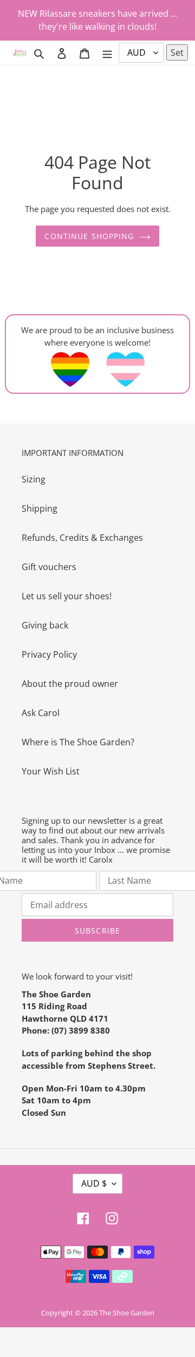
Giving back (45, 625)
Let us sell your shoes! (67, 596)
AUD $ (94, 1183)
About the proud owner (70, 684)
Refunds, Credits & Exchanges (82, 538)
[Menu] (107, 52)
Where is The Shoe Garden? (78, 742)
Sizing (34, 479)
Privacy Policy (49, 654)
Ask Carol (41, 713)
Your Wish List (51, 771)
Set (177, 52)
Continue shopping (89, 236)
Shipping (39, 508)
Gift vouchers (49, 567)
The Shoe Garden (126, 1313)
